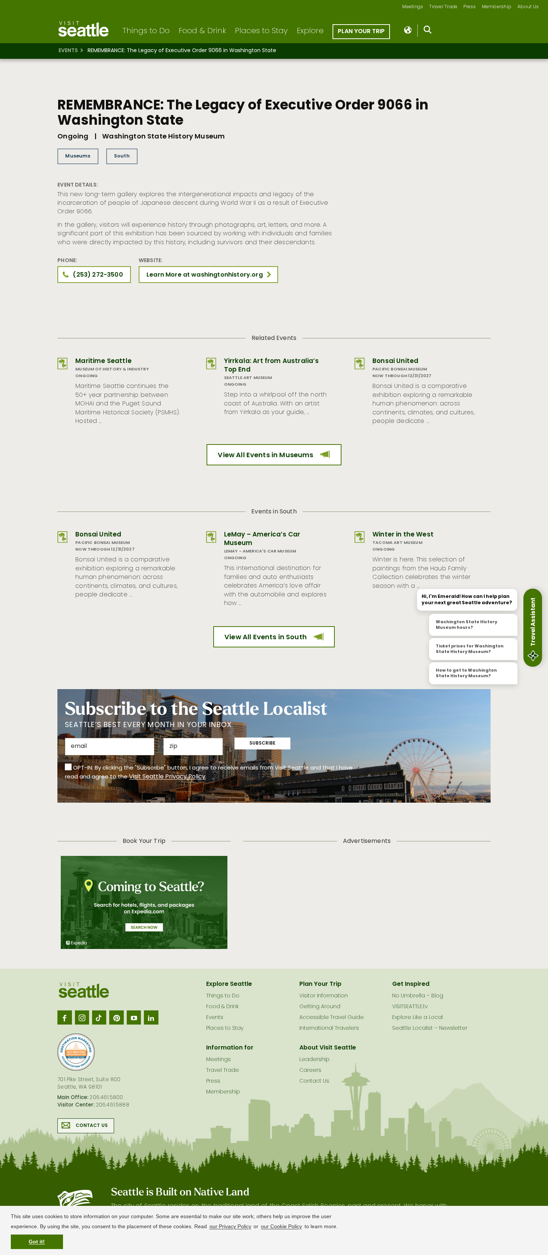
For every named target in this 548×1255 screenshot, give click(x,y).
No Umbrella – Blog (417, 996)
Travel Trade (443, 7)
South (122, 156)
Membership (497, 7)
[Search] (428, 31)
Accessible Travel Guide (331, 1017)
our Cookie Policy (281, 1226)
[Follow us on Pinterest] (116, 1017)
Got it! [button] (37, 1242)
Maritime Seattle (103, 361)
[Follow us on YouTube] (134, 1017)
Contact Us (92, 1126)
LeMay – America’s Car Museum (262, 539)
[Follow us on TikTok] (99, 1017)
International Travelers (329, 1028)
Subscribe (262, 743)
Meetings (412, 7)
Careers (310, 1070)
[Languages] (408, 30)
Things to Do (146, 31)
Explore (310, 31)
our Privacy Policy (230, 1226)
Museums (77, 156)
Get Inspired (410, 984)
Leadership (314, 1059)
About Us (528, 7)
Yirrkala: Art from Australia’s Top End (271, 365)
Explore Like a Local (417, 1017)
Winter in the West (403, 534)
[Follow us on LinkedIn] (151, 1017)
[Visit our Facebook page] (64, 1017)
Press (469, 7)
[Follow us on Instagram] (82, 1017)
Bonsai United (395, 361)
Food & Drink (202, 31)
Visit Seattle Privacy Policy (167, 777)
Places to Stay (261, 31)
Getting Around (319, 1007)
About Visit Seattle (327, 1048)
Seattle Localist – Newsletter (429, 1028)
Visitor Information (323, 996)
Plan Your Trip (361, 31)
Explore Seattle (229, 984)
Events (68, 51)
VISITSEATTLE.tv (410, 1007)
